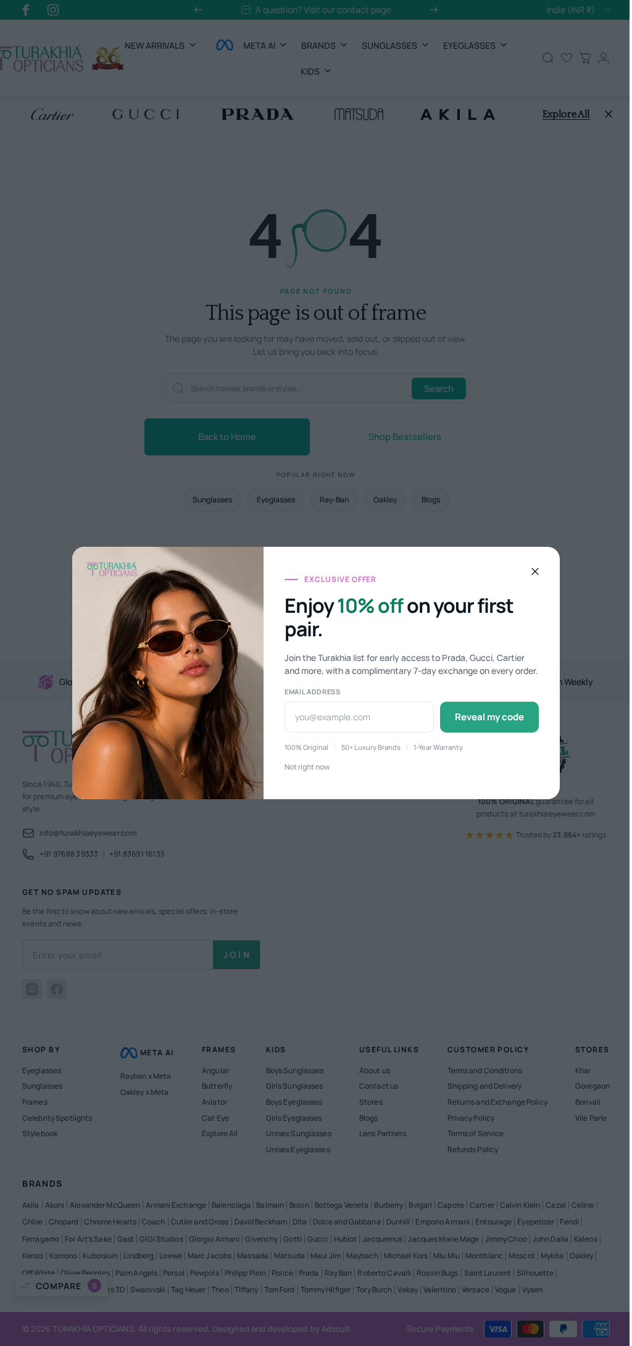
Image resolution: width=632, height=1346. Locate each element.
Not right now (302, 767)
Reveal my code (485, 716)
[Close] (531, 571)
